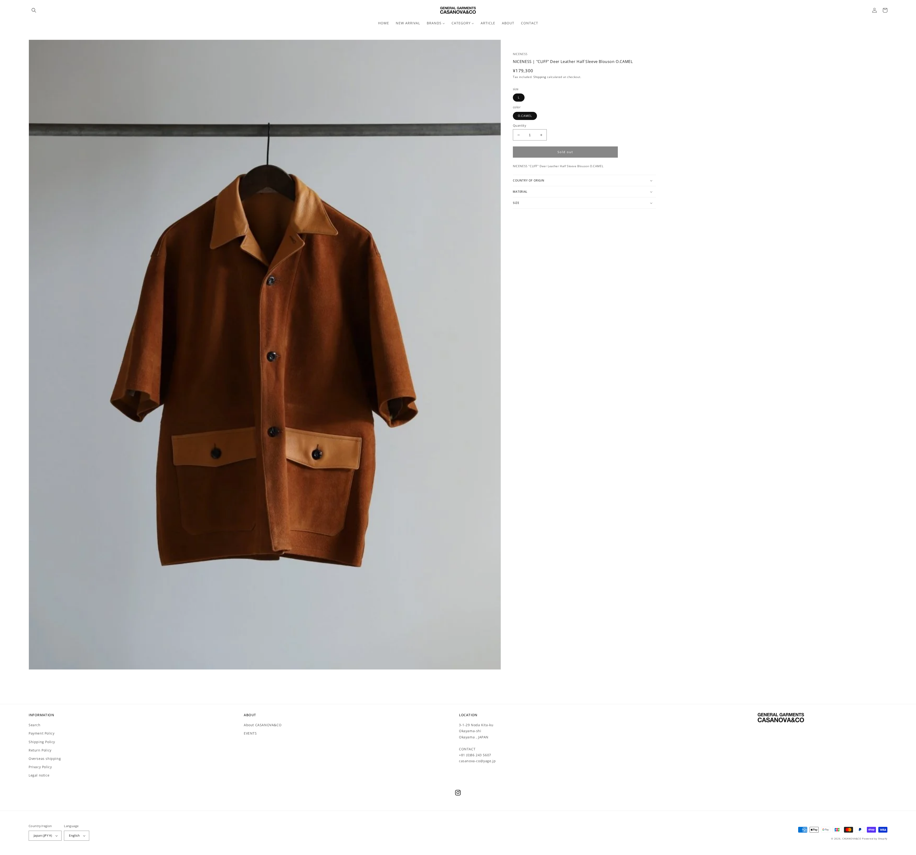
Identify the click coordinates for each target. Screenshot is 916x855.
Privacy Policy (40, 767)
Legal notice (39, 775)
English (74, 835)
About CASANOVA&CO (262, 725)
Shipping (539, 77)
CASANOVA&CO (851, 838)
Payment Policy (41, 733)
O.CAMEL (525, 116)
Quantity (519, 125)
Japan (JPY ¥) (43, 835)
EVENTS (250, 733)
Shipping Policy (42, 742)
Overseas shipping (45, 758)
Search (35, 725)
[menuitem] (383, 23)
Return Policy (40, 750)
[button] (34, 10)
